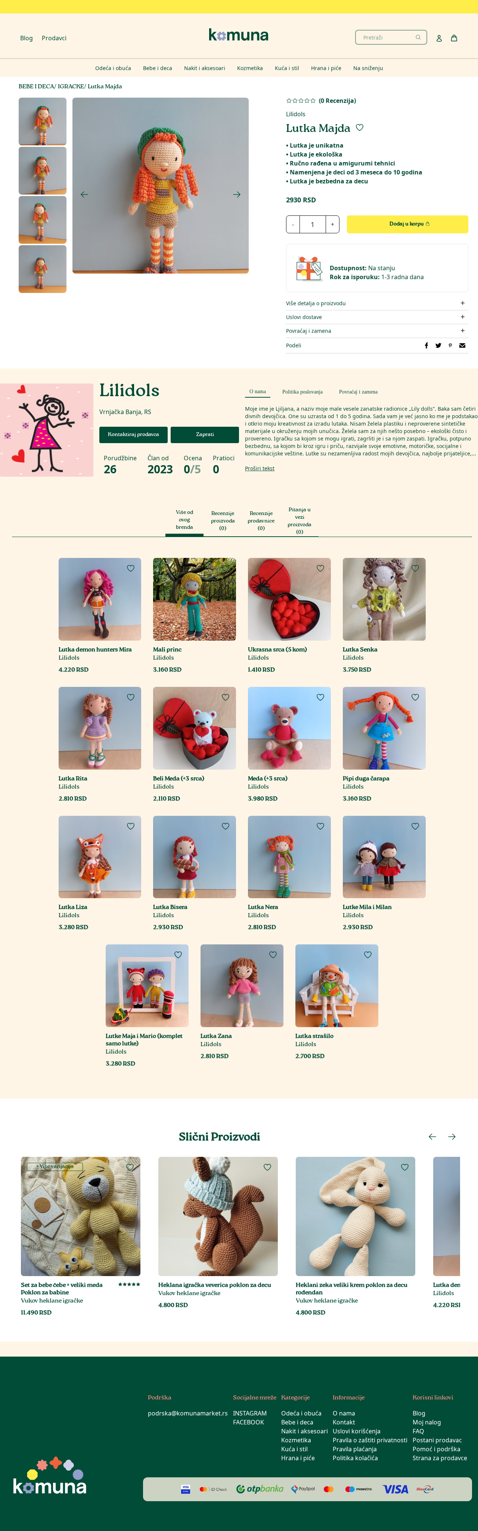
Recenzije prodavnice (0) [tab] (261, 521)
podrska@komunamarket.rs (188, 1413)
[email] (462, 345)
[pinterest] (450, 345)
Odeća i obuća (301, 1413)
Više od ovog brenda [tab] (184, 520)
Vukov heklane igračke (52, 1301)
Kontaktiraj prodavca (133, 435)
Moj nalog (427, 1422)
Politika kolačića (355, 1458)
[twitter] (438, 345)
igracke (71, 87)
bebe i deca (36, 87)
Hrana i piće (298, 1458)
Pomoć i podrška (436, 1449)
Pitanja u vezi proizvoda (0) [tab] (299, 521)
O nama (344, 1413)
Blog (26, 38)
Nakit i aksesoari (304, 1431)
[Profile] (439, 38)
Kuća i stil (294, 1449)
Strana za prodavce (440, 1458)
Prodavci (54, 38)
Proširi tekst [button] (259, 468)
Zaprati (205, 435)
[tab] (257, 390)
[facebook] (426, 345)
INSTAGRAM (250, 1413)
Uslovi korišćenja (357, 1431)
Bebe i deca (297, 1422)
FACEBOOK (248, 1422)
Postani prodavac (437, 1440)
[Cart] (454, 38)
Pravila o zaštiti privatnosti (370, 1440)
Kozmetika (296, 1440)
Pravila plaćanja (355, 1449)
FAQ (418, 1431)
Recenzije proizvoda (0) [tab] (223, 521)
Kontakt (344, 1422)
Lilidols (295, 114)
